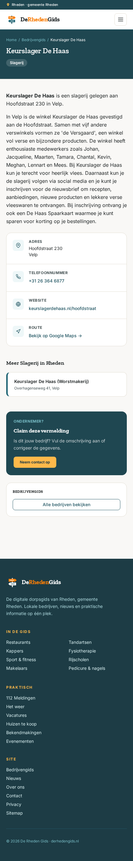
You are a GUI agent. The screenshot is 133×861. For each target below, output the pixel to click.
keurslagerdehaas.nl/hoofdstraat (62, 308)
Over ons (15, 787)
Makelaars (16, 668)
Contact (14, 795)
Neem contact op (35, 462)
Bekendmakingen (23, 732)
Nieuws (13, 778)
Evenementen (20, 741)
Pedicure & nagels (87, 668)
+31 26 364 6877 (46, 280)
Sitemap (14, 813)
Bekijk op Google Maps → (55, 335)
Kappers (14, 650)
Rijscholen (79, 659)
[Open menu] (120, 19)
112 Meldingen (20, 697)
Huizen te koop (21, 723)
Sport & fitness (21, 659)
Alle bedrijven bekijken (66, 504)
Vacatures (16, 715)
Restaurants (18, 642)
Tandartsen (80, 642)
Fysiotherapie (82, 650)
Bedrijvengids (33, 39)
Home (11, 39)
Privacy (13, 804)
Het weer (15, 706)
